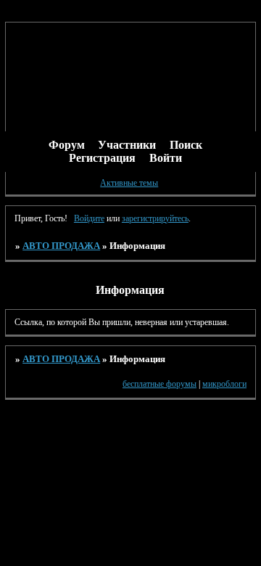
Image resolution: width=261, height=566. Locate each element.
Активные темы (129, 183)
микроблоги (224, 384)
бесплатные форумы (159, 384)
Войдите (89, 218)
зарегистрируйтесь (155, 218)
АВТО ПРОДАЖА (61, 245)
